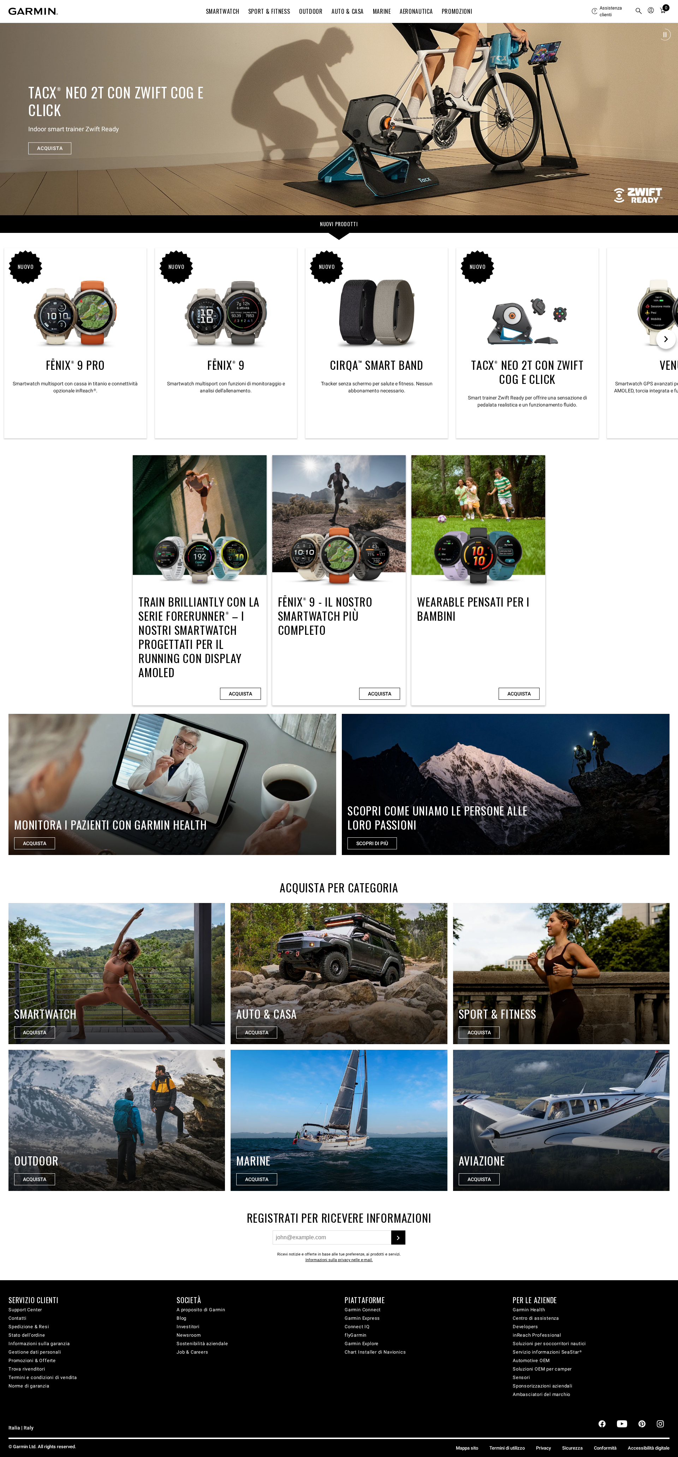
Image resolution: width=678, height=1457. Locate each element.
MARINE (382, 11)
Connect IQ (357, 1326)
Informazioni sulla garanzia (39, 1343)
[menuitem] (610, 11)
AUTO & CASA (348, 11)
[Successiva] (666, 119)
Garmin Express (362, 1318)
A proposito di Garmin (201, 1309)
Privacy (543, 1448)
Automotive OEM (531, 1360)
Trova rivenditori (26, 1369)
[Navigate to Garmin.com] (33, 11)
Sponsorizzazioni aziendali (542, 1386)
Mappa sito (467, 1448)
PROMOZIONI (457, 11)
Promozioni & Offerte (32, 1360)
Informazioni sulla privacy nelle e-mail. (339, 1260)
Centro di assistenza (536, 1318)
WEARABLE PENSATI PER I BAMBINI (478, 580)
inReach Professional (537, 1335)
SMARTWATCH (222, 11)
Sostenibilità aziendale (202, 1343)
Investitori (188, 1326)
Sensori (521, 1377)
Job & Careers (192, 1352)
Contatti (17, 1318)
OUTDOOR (310, 11)
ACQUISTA (50, 139)
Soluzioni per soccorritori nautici (549, 1343)
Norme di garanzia (28, 1386)
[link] (339, 119)
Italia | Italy (21, 1428)
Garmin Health (529, 1309)
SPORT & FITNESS (269, 11)
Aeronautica (416, 11)
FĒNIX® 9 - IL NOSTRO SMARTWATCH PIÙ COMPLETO (339, 580)
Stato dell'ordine (26, 1335)
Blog (181, 1318)
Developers (525, 1326)
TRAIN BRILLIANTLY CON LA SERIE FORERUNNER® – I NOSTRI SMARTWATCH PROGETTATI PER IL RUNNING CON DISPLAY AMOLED (200, 580)
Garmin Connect (363, 1309)
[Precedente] (12, 119)
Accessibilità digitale (649, 1448)
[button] (665, 35)
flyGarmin (356, 1335)
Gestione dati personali (34, 1352)
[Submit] (398, 1237)
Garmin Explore (362, 1343)
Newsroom (189, 1335)
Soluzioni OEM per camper (542, 1369)
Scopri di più (372, 843)
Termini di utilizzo (507, 1448)
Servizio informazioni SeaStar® (547, 1352)
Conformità (605, 1448)
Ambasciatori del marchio (541, 1394)
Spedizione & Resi (28, 1326)
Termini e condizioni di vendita (42, 1377)
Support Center (25, 1309)
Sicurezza (572, 1448)
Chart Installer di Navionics (375, 1352)
